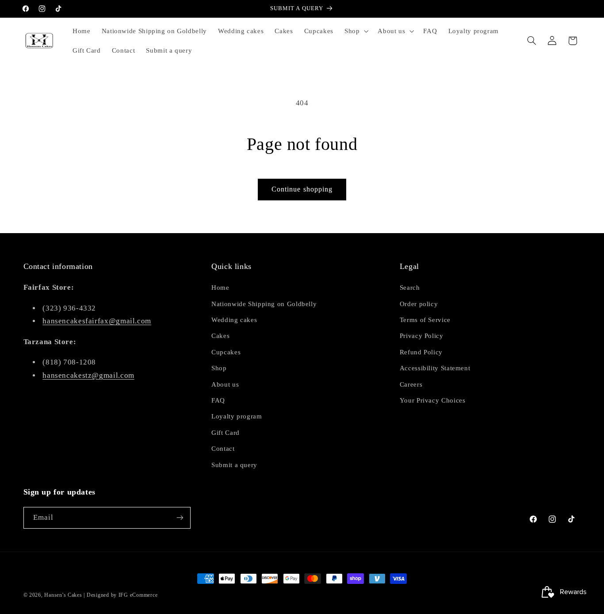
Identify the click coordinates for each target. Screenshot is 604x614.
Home (220, 287)
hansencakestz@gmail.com (88, 375)
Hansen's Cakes (63, 595)
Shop (219, 368)
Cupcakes (226, 352)
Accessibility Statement (435, 368)
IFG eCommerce (138, 595)
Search (410, 287)
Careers (411, 384)
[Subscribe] (179, 518)
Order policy (419, 303)
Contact (222, 448)
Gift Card (225, 432)
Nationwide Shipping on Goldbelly (264, 303)
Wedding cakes (234, 319)
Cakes (220, 335)
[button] (355, 31)
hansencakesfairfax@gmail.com (96, 321)
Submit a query (234, 464)
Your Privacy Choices (433, 400)
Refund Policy (421, 352)
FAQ (218, 400)
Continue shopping (302, 189)
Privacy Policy (421, 335)
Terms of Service (425, 319)
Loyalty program (236, 416)
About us (225, 384)
